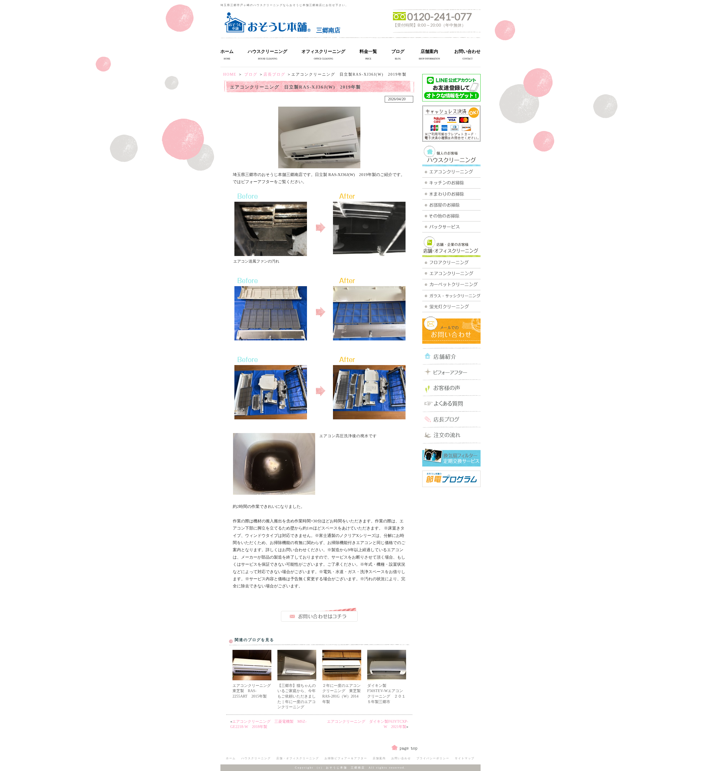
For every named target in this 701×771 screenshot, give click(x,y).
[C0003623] (270, 417)
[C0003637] (369, 338)
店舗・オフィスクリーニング (297, 758)
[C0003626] (274, 493)
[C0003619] (270, 338)
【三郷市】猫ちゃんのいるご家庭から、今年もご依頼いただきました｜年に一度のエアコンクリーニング (296, 696)
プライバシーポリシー (432, 758)
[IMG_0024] (369, 254)
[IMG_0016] (270, 254)
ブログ (397, 51)
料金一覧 (368, 51)
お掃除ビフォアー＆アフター (345, 758)
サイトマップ (465, 758)
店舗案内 (429, 51)
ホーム (227, 51)
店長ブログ (274, 74)
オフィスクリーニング (323, 51)
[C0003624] (369, 417)
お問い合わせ (467, 51)
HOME (230, 74)
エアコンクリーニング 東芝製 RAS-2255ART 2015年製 (253, 691)
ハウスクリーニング (267, 51)
